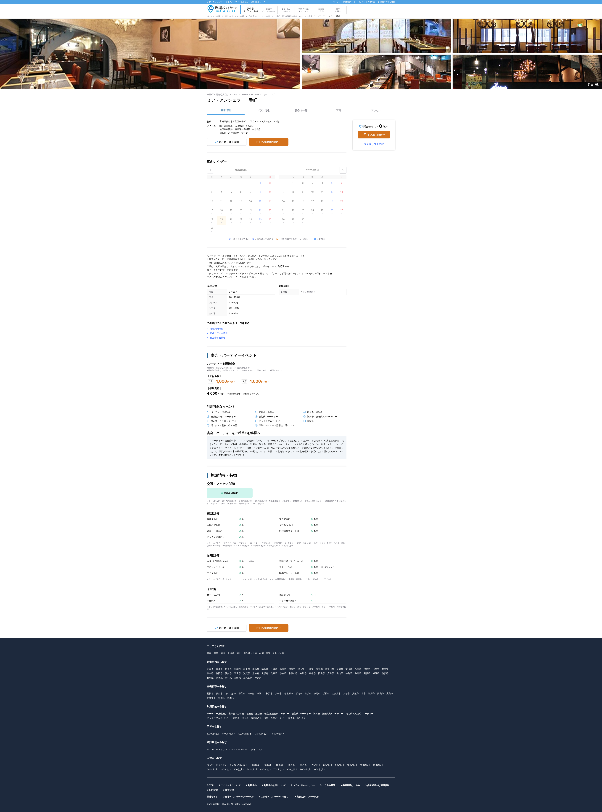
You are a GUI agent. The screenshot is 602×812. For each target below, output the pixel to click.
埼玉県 (301, 581)
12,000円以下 (261, 646)
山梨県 (376, 581)
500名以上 (252, 682)
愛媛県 (367, 586)
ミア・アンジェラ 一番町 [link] (328, 16)
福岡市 (221, 610)
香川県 (358, 586)
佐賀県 (385, 586)
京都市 (346, 606)
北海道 (231, 565)
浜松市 (326, 606)
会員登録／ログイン (375, 10)
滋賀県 (246, 586)
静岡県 (219, 586)
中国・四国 (264, 565)
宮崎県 (237, 590)
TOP (211, 697)
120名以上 (365, 677)
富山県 (349, 581)
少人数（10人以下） (217, 677)
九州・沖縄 (278, 565)
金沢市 (308, 606)
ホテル (210, 662)
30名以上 (268, 677)
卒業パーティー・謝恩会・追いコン (288, 630)
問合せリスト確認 (374, 144)
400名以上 (238, 682)
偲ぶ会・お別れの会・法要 (255, 630)
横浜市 (269, 606)
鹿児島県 (247, 590)
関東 (209, 565)
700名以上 (278, 682)
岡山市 (380, 606)
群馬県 (292, 581)
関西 (216, 565)
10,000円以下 (245, 646)
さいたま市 (230, 606)
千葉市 (242, 606)
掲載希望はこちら (351, 697)
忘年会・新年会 (236, 626)
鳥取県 (303, 586)
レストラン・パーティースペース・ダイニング (239, 662)
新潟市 (299, 606)
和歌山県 (293, 586)
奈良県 (283, 586)
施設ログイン (389, 10)
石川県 (358, 581)
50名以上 (292, 677)
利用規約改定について (275, 697)
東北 (239, 565)
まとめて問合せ (376, 134)
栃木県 (283, 581)
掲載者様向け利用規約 (378, 697)
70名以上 (316, 677)
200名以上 (212, 682)
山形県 (255, 581)
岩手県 (228, 581)
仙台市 (219, 606)
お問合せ (213, 702)
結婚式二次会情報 (219, 245)
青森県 (219, 581)
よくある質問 (328, 697)
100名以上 (352, 677)
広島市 (389, 606)
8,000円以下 (228, 646)
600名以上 (265, 682)
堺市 (363, 606)
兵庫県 (274, 586)
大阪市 (355, 606)
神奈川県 (329, 581)
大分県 (228, 590)
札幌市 (210, 606)
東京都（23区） (256, 606)
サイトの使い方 (368, 2)
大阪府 (264, 586)
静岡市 (317, 606)
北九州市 (211, 610)
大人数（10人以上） (240, 677)
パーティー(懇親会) (216, 626)
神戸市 (371, 606)
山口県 (339, 586)
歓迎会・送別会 (254, 626)
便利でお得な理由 (387, 2)
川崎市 (278, 606)
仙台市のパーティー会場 (259, 16)
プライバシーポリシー (304, 697)
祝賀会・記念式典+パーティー (328, 626)
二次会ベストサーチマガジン (275, 709)
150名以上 (378, 677)
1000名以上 (319, 682)
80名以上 (328, 677)
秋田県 (246, 581)
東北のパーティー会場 (234, 16)
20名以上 (256, 677)
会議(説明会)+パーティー (276, 626)
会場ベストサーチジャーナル (239, 709)
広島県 (330, 586)
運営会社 (229, 702)
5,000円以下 (213, 646)
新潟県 (339, 581)
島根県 (312, 586)
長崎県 (210, 590)
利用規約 (252, 697)
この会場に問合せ (271, 141)
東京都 (319, 581)
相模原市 (288, 606)
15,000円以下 (277, 646)
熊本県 (219, 590)
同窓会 (236, 630)
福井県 (367, 581)
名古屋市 (336, 606)
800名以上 (292, 682)
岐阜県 (210, 586)
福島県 (264, 581)
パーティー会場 (213, 16)
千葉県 (310, 581)
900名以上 (305, 682)
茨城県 (274, 581)
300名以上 (225, 682)
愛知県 (228, 586)
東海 (223, 565)
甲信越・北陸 (250, 565)
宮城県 (237, 581)
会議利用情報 (216, 241)
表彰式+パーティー (301, 626)
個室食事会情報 (217, 250)
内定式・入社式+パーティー (359, 626)
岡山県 (321, 586)
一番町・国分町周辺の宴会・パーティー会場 (293, 16)
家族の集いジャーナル (308, 709)
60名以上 (304, 677)
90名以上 (340, 677)
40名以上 (280, 677)
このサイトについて (231, 697)
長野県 (385, 581)
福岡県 (376, 586)
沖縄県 (258, 590)
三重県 (237, 586)
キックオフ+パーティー (218, 630)
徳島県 (349, 586)
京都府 (255, 586)
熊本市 (230, 610)
